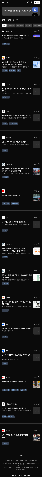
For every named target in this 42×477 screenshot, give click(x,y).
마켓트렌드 (11, 25)
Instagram (16, 475)
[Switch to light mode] (32, 2)
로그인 (37, 2)
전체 (4, 25)
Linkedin (27, 475)
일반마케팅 (20, 25)
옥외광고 (28, 25)
